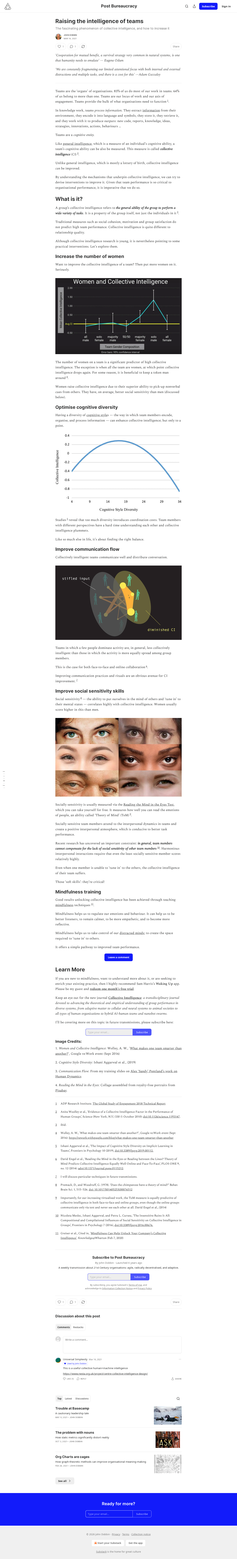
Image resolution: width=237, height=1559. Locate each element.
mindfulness (64, 905)
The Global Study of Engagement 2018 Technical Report (129, 1103)
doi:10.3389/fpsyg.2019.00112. (134, 1150)
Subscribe (208, 6)
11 (92, 904)
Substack (101, 1551)
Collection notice (141, 1534)
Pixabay (60, 1090)
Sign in (226, 6)
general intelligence (77, 143)
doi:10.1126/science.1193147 (161, 1116)
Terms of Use (135, 1284)
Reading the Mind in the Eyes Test (148, 804)
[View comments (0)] (89, 1446)
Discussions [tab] (81, 1398)
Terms (125, 1534)
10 (158, 847)
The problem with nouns (74, 1433)
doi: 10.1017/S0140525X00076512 (110, 1189)
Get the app (136, 1543)
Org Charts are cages (72, 1457)
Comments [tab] (63, 1327)
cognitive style (96, 415)
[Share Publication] (194, 6)
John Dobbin (70, 35)
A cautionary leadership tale (72, 1413)
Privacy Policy (145, 1288)
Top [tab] (59, 1398)
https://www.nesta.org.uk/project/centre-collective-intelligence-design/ (105, 1373)
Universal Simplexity (75, 1359)
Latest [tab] (68, 1398)
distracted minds (132, 933)
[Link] (50, 199)
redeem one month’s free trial (112, 989)
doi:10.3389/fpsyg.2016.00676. (134, 1225)
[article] (118, 1415)
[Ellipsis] (180, 1359)
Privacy (116, 1534)
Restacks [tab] (78, 1327)
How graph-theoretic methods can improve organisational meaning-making (100, 1461)
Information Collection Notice (117, 1288)
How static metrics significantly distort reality (82, 1437)
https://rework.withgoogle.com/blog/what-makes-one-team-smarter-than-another (121, 1138)
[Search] (186, 6)
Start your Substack (109, 1543)
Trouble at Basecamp (72, 1408)
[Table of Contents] (3, 779)
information (151, 110)
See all (62, 1481)
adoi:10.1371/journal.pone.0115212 (100, 1168)
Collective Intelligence (124, 997)
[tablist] (70, 1327)
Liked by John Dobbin (77, 1363)
